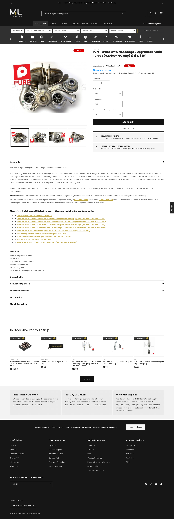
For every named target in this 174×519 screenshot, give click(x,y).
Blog (89, 454)
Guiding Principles (94, 458)
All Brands (14, 466)
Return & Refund (55, 466)
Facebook (130, 449)
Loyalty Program (55, 449)
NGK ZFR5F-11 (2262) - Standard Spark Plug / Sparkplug (149, 363)
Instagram (130, 445)
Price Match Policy (56, 454)
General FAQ (54, 458)
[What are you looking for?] (123, 13)
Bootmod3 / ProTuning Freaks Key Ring (54, 363)
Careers (90, 449)
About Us (91, 445)
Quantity (96, 78)
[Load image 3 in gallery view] (58, 137)
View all (87, 379)
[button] (54, 23)
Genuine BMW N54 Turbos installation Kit (34, 216)
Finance (13, 449)
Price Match (128, 128)
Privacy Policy (93, 466)
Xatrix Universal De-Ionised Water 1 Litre (34, 239)
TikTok (128, 462)
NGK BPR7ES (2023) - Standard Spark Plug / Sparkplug (117, 363)
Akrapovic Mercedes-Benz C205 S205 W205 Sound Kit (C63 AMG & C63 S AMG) (24, 364)
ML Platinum (15, 462)
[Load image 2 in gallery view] (39, 137)
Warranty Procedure (57, 462)
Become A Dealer (17, 454)
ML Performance (21, 514)
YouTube (130, 454)
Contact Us (14, 458)
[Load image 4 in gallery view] (77, 137)
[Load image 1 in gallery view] (20, 137)
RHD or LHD (97, 89)
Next (163, 39)
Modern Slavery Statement (98, 462)
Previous (10, 39)
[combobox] (84, 13)
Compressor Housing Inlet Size (105, 110)
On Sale (13, 445)
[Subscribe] (50, 484)
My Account (54, 445)
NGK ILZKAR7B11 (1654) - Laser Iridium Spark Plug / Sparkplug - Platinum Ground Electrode (86, 364)
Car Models (97, 99)
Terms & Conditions (95, 470)
